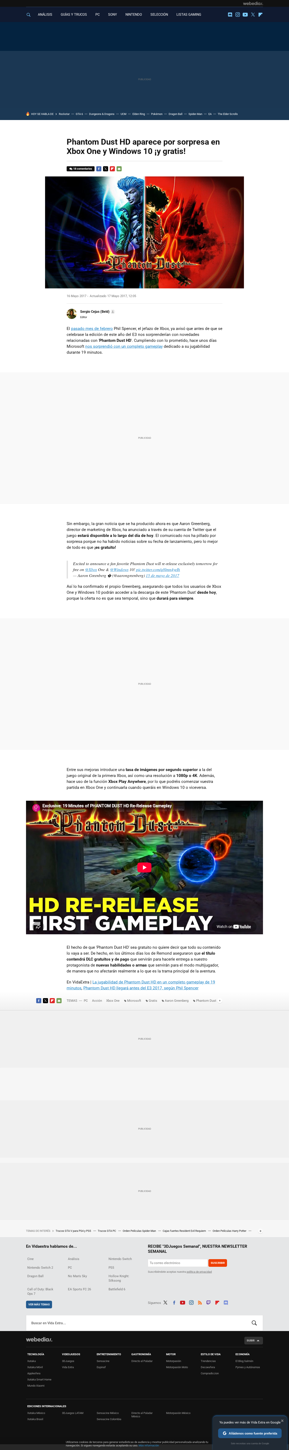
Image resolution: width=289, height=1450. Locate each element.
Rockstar (64, 114)
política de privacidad (199, 1271)
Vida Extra (68, 1367)
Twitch (208, 1302)
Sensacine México (108, 1413)
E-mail (119, 168)
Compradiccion (210, 1373)
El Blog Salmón (244, 1361)
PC (97, 15)
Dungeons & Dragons (101, 114)
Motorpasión (173, 1361)
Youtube (245, 14)
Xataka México (36, 1413)
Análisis (73, 1259)
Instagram (237, 14)
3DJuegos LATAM (72, 1413)
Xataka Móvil (35, 1367)
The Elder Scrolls (228, 114)
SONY (112, 15)
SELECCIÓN (159, 15)
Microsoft (134, 1001)
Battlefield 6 (117, 1289)
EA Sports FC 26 (79, 1289)
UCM (123, 114)
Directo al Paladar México (142, 1414)
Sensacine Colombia (109, 1419)
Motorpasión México (178, 1413)
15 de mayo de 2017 (162, 575)
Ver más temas (39, 1304)
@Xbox (91, 569)
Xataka (31, 1361)
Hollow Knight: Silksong (119, 1278)
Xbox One (113, 1001)
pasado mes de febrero (92, 328)
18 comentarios (82, 168)
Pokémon (156, 114)
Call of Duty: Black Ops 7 (40, 1291)
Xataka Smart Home (39, 1379)
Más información (149, 1445)
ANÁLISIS (45, 15)
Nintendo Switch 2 (40, 1268)
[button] (97, 311)
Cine (30, 1259)
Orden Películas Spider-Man (140, 1230)
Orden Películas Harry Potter (230, 1230)
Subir (251, 1340)
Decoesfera (208, 1367)
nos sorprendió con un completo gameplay (124, 346)
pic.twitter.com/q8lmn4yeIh (158, 569)
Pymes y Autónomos (247, 1367)
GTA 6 (79, 114)
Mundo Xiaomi (35, 1385)
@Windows (119, 569)
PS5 (111, 1268)
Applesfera (33, 1373)
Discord (230, 14)
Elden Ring (138, 114)
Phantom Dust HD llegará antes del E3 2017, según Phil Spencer (140, 988)
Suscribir (218, 1262)
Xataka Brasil (35, 1419)
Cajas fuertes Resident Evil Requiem (184, 1230)
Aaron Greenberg (177, 1001)
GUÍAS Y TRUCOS (74, 15)
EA (210, 114)
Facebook (98, 168)
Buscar (254, 1323)
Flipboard (260, 14)
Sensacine (103, 1361)
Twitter (252, 14)
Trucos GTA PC (107, 1230)
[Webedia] (253, 3)
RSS (200, 1302)
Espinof (101, 1367)
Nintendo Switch (120, 1259)
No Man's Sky (77, 1276)
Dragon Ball (175, 114)
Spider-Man (195, 114)
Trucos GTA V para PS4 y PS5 (74, 1230)
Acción (97, 1001)
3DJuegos (68, 1361)
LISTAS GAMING (188, 15)
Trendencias (208, 1361)
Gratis (153, 1001)
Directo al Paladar (142, 1361)
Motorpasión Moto (177, 1367)
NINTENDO (133, 15)
